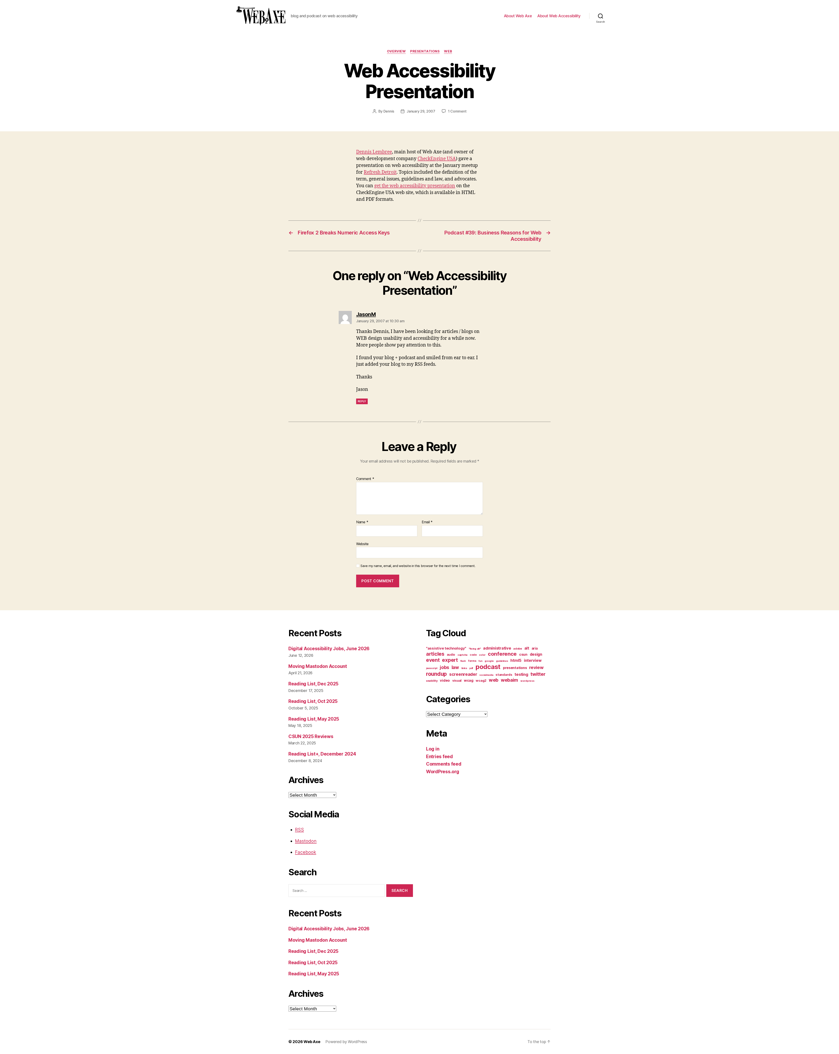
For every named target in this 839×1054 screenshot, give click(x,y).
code (473, 654)
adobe (517, 648)
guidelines (502, 661)
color (482, 654)
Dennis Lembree (374, 152)
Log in (432, 749)
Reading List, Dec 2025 (313, 683)
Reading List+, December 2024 (322, 754)
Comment (365, 479)
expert (450, 660)
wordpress (527, 680)
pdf (471, 668)
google (489, 660)
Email (427, 522)
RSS (299, 829)
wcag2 (481, 681)
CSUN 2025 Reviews (310, 736)
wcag (468, 680)
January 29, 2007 (421, 111)
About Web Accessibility (559, 16)
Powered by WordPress (346, 1041)
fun (480, 661)
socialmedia (486, 675)
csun (523, 654)
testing (521, 674)
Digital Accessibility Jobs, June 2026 (328, 648)
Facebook (305, 852)
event (433, 660)
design (536, 654)
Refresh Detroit (380, 172)
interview (533, 660)
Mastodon (306, 841)
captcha (462, 654)
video (445, 680)
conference (502, 654)
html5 (516, 660)
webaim (509, 680)
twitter (537, 674)
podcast (488, 667)
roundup (436, 674)
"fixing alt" (475, 648)
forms (472, 660)
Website (362, 544)
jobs (444, 667)
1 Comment (457, 111)
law (455, 667)
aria (535, 648)
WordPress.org (442, 771)
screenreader (463, 674)
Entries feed (439, 756)
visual (456, 681)
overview (396, 51)
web (448, 51)
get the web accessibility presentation (414, 186)
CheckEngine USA (437, 159)
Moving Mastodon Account (317, 666)
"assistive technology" (446, 648)
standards (504, 675)
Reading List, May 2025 (313, 719)
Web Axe (311, 1041)
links (464, 668)
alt (526, 648)
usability (432, 680)
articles (435, 654)
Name (362, 522)
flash (463, 661)
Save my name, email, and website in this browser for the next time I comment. (418, 566)
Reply (362, 401)
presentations (425, 51)
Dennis (388, 111)
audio (451, 654)
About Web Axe (518, 16)
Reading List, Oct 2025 (313, 701)
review (536, 667)
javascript (431, 668)
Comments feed (443, 764)
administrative (497, 648)
